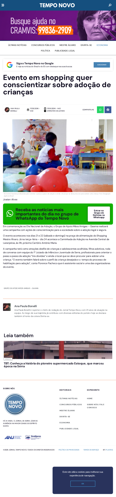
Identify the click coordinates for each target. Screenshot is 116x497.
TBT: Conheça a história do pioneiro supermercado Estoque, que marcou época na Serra (54, 365)
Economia (65, 422)
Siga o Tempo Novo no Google (34, 63)
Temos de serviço (91, 450)
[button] (100, 109)
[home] (57, 5)
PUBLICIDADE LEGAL (69, 428)
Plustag (109, 450)
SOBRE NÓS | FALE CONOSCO (95, 406)
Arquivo (8, 359)
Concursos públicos (71, 404)
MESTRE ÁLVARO (67, 410)
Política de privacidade (69, 450)
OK (82, 484)
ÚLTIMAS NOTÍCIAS (68, 398)
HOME (90, 398)
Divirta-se (65, 416)
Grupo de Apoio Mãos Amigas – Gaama (21, 288)
